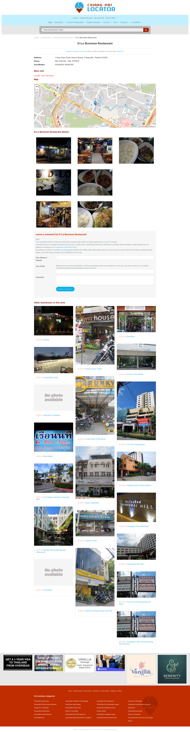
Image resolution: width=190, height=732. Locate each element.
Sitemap (113, 691)
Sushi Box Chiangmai (51, 415)
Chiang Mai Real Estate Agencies (75, 714)
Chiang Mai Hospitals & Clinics (106, 707)
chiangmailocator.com (84, 729)
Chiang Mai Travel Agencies (105, 701)
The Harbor (47, 590)
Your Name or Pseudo (41, 258)
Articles (106, 22)
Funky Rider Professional (95, 439)
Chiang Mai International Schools (107, 717)
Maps (50, 22)
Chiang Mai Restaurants (63, 37)
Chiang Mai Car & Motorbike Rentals (108, 704)
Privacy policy (105, 691)
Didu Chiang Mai (92, 503)
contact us (119, 51)
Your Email (40, 266)
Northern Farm (91, 541)
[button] (95, 103)
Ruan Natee (48, 456)
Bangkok (88, 717)
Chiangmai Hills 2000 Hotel (138, 526)
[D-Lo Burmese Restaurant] (53, 150)
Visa (115, 22)
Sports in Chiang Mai (71, 711)
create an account (79, 51)
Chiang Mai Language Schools (106, 714)
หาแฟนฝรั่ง (136, 22)
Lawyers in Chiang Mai (135, 701)
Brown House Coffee (94, 369)
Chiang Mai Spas (39, 717)
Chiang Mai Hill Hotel (135, 564)
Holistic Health (101, 711)
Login (68, 51)
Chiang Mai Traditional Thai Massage (76, 701)
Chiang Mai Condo (50, 377)
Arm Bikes (131, 336)
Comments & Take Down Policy (65, 247)
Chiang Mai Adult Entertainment (75, 717)
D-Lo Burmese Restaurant (86, 37)
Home (75, 18)
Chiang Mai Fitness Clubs (73, 707)
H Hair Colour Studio (135, 374)
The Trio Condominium (136, 444)
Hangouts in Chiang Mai (41, 707)
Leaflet (134, 127)
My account (99, 18)
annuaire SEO (113, 729)
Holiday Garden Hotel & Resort (139, 485)
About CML (111, 18)
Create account (86, 18)
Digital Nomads (93, 22)
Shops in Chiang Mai (134, 714)
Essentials (58, 22)
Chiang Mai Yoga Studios (73, 704)
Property (124, 22)
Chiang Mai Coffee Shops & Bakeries (45, 704)
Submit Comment (65, 289)
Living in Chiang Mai (75, 22)
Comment (40, 277)
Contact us (96, 691)
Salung (46, 340)
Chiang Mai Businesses (135, 711)
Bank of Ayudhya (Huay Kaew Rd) (99, 611)
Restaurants (46, 37)
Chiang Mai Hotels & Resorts (42, 714)
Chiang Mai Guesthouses (41, 711)
